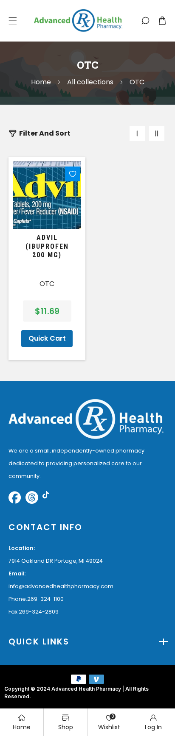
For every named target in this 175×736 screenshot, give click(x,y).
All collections (90, 82)
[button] (12, 21)
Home (41, 82)
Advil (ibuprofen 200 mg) (47, 246)
